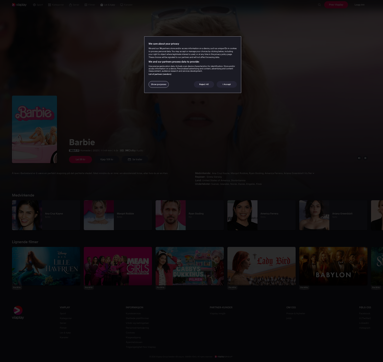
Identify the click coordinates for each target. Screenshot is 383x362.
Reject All (204, 84)
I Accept (227, 84)
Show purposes (158, 84)
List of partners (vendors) (160, 74)
